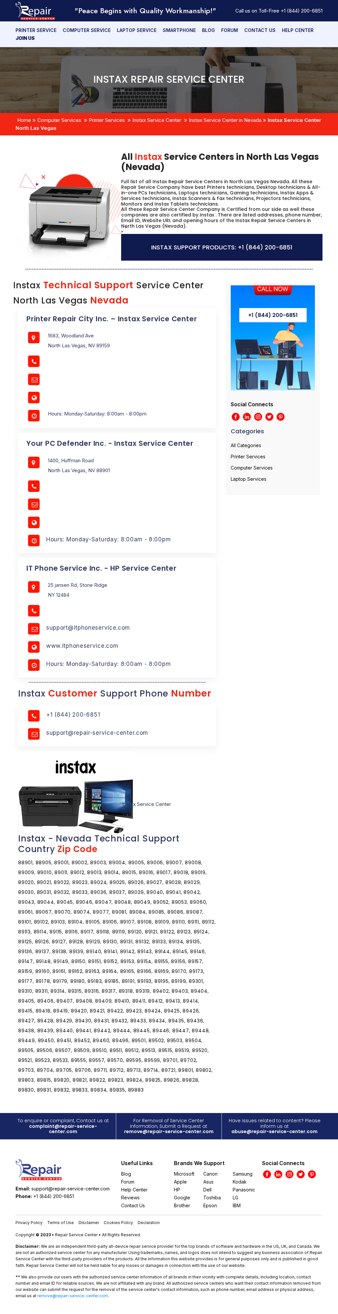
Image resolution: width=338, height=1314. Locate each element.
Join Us (25, 38)
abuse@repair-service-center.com (274, 1131)
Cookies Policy (118, 1222)
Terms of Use (60, 1222)
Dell (207, 1189)
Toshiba (212, 1197)
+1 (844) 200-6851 (301, 11)
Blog (208, 30)
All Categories (246, 445)
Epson (210, 1205)
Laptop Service (136, 30)
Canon (210, 1174)
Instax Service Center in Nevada (225, 120)
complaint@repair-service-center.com (63, 1129)
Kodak (240, 1182)
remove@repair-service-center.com (169, 1131)
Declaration (149, 1222)
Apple (180, 1182)
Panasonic (244, 1189)
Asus (208, 1182)
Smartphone (179, 30)
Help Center (298, 30)
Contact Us (260, 30)
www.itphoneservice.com (82, 646)
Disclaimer (89, 1222)
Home (24, 120)
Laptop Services (248, 479)
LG (235, 1197)
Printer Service (36, 30)
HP (177, 1189)
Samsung (243, 1174)
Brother (182, 1205)
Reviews (130, 1197)
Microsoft (184, 1174)
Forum (229, 30)
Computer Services (59, 120)
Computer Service (87, 30)
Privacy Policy (29, 1222)
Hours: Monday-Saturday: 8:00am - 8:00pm (108, 539)
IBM (237, 1205)
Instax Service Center (156, 120)
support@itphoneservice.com (88, 627)
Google (182, 1197)
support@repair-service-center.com (97, 732)
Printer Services (107, 120)
